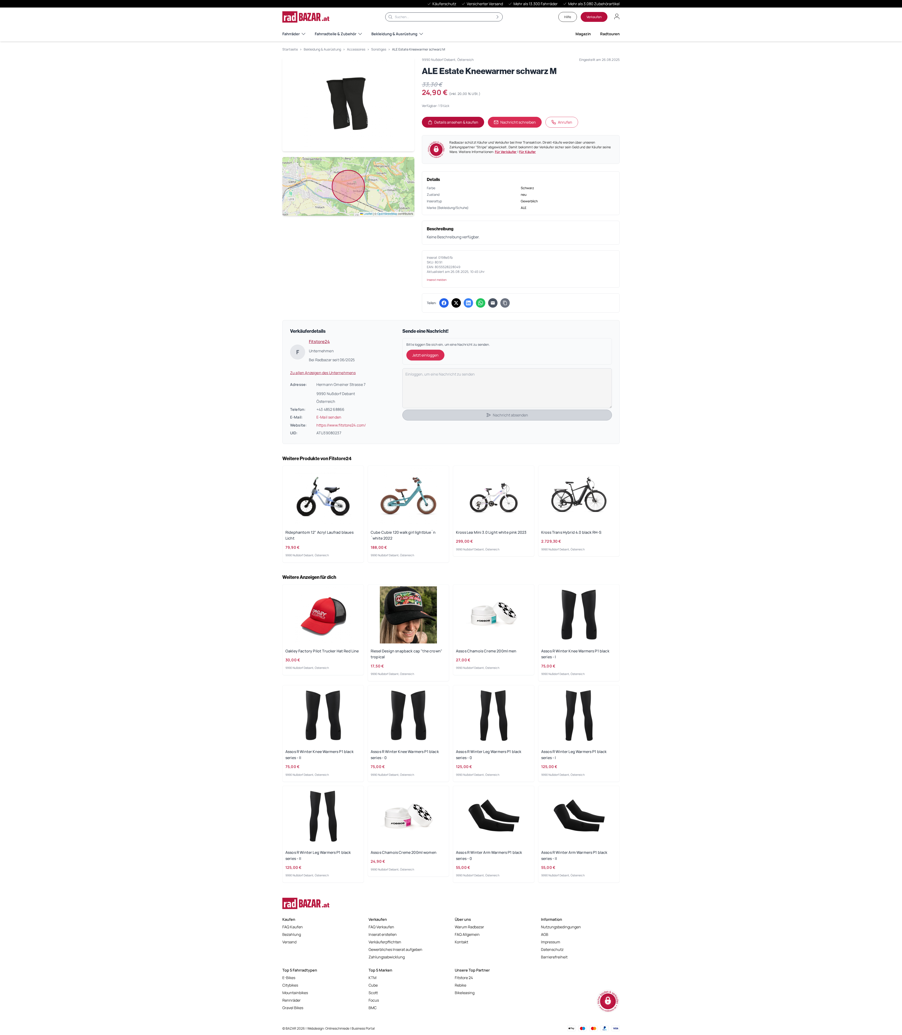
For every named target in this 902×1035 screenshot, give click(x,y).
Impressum (550, 942)
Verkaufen (594, 17)
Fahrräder (291, 33)
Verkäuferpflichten (385, 942)
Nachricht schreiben (518, 122)
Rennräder (291, 1000)
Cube (373, 985)
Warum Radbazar (469, 926)
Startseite (290, 49)
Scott (373, 992)
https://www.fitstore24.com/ (341, 425)
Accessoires (356, 49)
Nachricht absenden (510, 415)
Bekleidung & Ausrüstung (394, 33)
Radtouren (610, 33)
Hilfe (567, 17)
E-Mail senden (328, 417)
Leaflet (367, 214)
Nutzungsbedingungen (561, 926)
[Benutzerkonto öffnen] (617, 16)
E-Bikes (288, 977)
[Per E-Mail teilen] (493, 303)
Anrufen (565, 122)
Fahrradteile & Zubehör (335, 33)
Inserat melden (437, 280)
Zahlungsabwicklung (387, 957)
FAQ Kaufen (292, 926)
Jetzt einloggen (425, 355)
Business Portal (363, 1028)
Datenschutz (552, 949)
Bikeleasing (464, 992)
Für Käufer (527, 151)
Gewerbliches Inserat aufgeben (395, 949)
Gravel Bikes (292, 1007)
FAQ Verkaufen (381, 926)
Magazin (583, 33)
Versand (289, 942)
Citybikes (290, 985)
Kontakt (461, 942)
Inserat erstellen (383, 934)
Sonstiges (378, 49)
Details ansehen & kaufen (459, 124)
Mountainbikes (295, 992)
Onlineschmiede (337, 1028)
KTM (372, 977)
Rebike (460, 985)
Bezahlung (291, 934)
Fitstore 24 (464, 977)
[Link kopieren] (505, 303)
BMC (373, 1007)
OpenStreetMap (387, 214)
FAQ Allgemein (467, 934)
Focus (374, 1000)
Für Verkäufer (506, 151)
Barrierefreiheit (554, 957)
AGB (544, 934)
